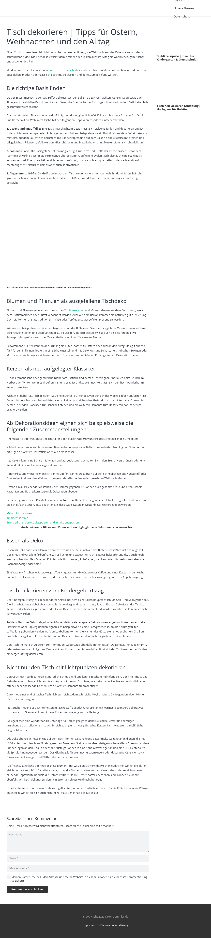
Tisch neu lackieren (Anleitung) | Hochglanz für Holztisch (179, 107)
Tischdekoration (74, 310)
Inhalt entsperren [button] (17, 518)
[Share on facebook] (159, 66)
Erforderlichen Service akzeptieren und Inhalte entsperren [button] (43, 522)
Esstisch (69, 70)
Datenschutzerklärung (114, 925)
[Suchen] (201, 8)
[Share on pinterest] (173, 66)
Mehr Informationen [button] (19, 513)
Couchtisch (55, 70)
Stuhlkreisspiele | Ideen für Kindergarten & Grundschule (176, 57)
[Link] (31, 8)
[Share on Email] (178, 66)
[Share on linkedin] (168, 66)
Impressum (90, 925)
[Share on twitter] (164, 66)
